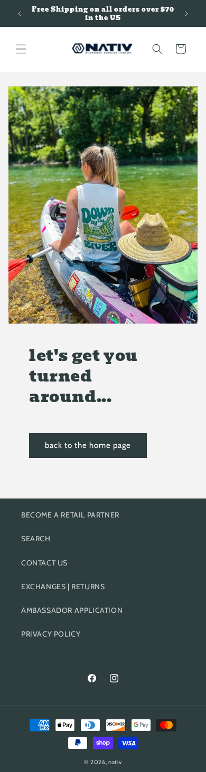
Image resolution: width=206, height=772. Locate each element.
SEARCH (36, 538)
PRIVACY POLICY (50, 634)
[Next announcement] (186, 13)
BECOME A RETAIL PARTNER (70, 515)
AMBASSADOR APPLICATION (72, 610)
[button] (21, 49)
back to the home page (88, 445)
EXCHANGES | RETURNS (63, 586)
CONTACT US (44, 563)
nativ (115, 762)
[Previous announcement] (19, 13)
